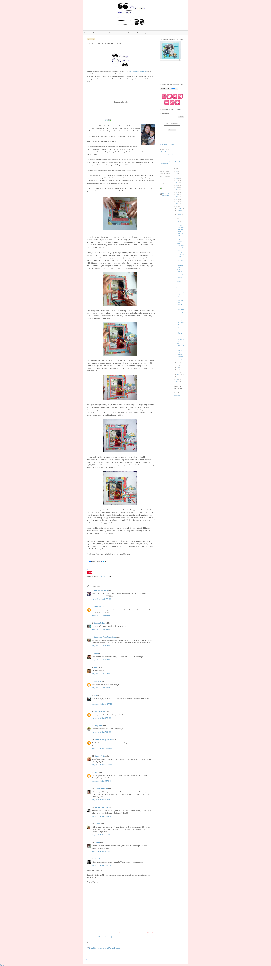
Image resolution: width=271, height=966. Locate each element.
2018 (177, 190)
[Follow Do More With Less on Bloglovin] (169, 89)
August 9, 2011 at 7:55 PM (101, 660)
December (179, 208)
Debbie (97, 842)
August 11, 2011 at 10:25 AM (102, 748)
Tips (152, 33)
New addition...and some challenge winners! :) (180, 347)
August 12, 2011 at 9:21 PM (101, 800)
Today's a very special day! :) (180, 316)
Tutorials (131, 33)
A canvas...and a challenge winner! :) (180, 283)
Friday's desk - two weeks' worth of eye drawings (172, 152)
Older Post (150, 933)
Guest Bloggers (142, 33)
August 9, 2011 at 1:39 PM (101, 629)
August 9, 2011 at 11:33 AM (101, 599)
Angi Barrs (99, 725)
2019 (177, 187)
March (178, 372)
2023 (177, 178)
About (94, 33)
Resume (121, 33)
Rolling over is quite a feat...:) (180, 331)
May (178, 367)
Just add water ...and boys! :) (180, 288)
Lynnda (97, 823)
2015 (177, 197)
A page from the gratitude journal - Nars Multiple (171, 154)
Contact (102, 33)
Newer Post (91, 933)
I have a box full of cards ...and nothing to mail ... (180, 264)
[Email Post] (109, 576)
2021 (177, 183)
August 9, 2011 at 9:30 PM (101, 674)
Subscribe (112, 33)
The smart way (180, 304)
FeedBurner (175, 133)
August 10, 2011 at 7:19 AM (101, 732)
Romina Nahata (99, 623)
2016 (177, 194)
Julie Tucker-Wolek (101, 590)
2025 (177, 173)
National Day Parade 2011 (180, 235)
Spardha (98, 858)
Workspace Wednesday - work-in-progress (170, 159)
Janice (96, 667)
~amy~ (96, 653)
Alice (97, 772)
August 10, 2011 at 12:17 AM (102, 704)
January (179, 376)
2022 (177, 180)
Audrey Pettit (100, 756)
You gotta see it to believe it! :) (180, 294)
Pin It (2, 965)
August (178, 221)
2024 (177, 176)
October (179, 214)
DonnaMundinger (101, 788)
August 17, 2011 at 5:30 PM (101, 835)
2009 (177, 382)
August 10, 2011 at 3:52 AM (101, 718)
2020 (177, 185)
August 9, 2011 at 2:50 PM (101, 645)
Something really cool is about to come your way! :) (180, 356)
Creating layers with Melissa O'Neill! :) (180, 310)
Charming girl (180, 306)
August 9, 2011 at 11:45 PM (101, 687)
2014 (177, 199)
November (179, 210)
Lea (95, 695)
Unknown (97, 606)
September (179, 217)
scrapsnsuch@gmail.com (104, 739)
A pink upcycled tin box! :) (180, 300)
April (178, 369)
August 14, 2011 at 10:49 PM (101, 816)
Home (86, 33)
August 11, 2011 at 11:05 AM (102, 765)
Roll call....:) (179, 223)
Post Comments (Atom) (104, 937)
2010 (177, 379)
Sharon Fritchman (101, 807)
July (178, 362)
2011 (177, 206)
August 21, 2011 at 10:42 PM (101, 865)
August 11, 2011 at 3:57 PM (101, 781)
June (178, 365)
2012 (177, 203)
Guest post (95, 579)
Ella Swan (97, 681)
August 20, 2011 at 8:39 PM (101, 851)
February (179, 374)
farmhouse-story (100, 711)
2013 (177, 201)
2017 (177, 192)
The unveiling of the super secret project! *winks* (180, 324)
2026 (177, 171)
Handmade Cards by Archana (105, 637)
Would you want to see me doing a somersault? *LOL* (180, 247)
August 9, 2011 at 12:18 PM (101, 615)
